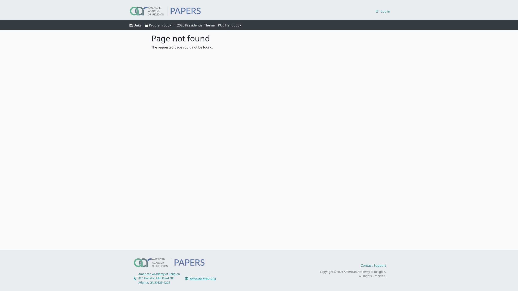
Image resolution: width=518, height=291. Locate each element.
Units (138, 25)
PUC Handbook (229, 25)
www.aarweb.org (203, 278)
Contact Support (373, 265)
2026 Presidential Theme (196, 25)
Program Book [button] (160, 25)
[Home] (169, 10)
